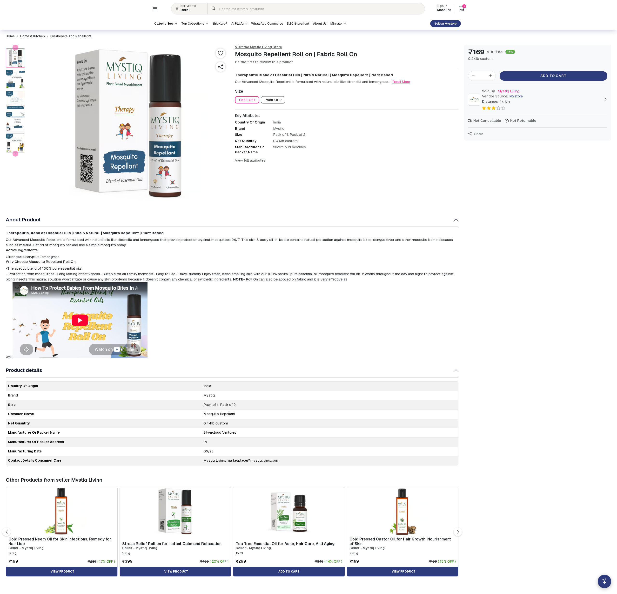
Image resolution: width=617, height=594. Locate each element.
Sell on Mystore (445, 23)
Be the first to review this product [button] (264, 62)
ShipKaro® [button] (220, 23)
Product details (24, 370)
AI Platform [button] (239, 23)
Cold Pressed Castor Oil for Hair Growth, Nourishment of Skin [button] (400, 541)
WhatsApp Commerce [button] (267, 23)
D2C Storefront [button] (298, 23)
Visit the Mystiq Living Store (258, 47)
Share (478, 134)
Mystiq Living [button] (500, 91)
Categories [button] (164, 23)
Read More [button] (401, 81)
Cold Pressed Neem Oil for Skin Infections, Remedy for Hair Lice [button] (59, 541)
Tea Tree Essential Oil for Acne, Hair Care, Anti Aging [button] (285, 543)
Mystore (516, 96)
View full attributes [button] (250, 160)
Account (443, 8)
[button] (155, 8)
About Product (23, 219)
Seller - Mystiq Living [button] (26, 548)
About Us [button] (320, 23)
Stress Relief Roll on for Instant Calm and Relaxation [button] (171, 543)
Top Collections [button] (193, 23)
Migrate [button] (336, 23)
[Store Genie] (604, 581)
